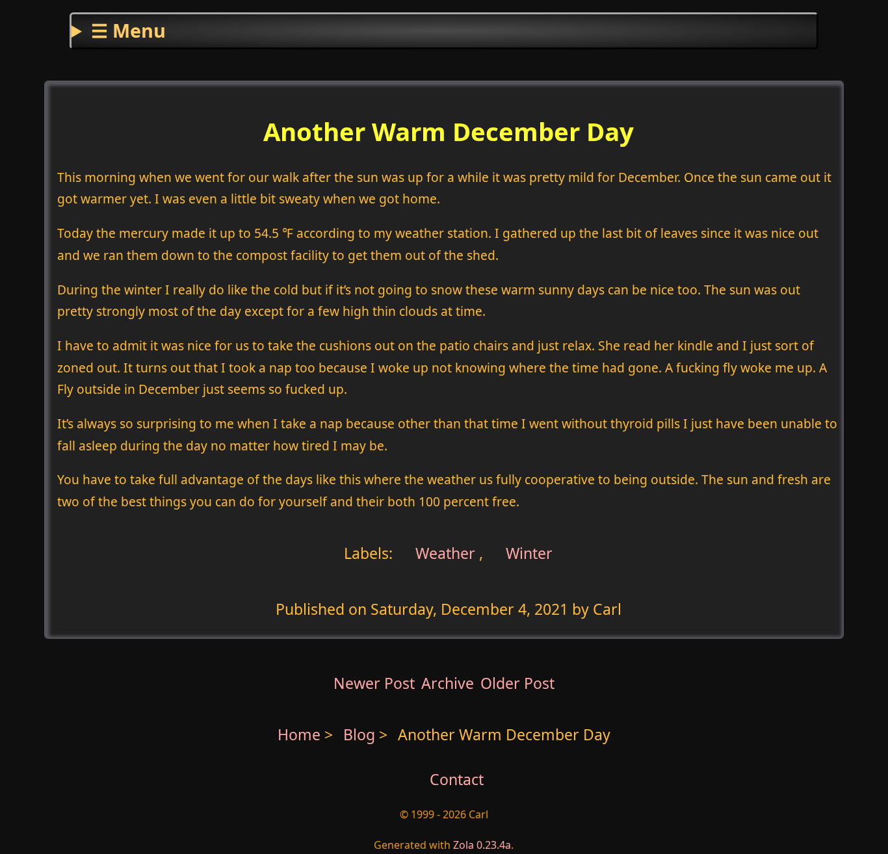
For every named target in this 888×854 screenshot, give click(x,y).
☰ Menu (128, 30)
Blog (361, 734)
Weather (443, 553)
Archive (447, 683)
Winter (529, 553)
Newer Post (374, 683)
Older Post (517, 683)
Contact (457, 779)
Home (299, 734)
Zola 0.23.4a (482, 845)
